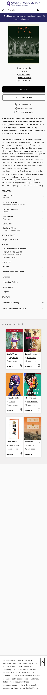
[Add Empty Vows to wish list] (20, 365)
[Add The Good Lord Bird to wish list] (20, 453)
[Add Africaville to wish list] (38, 453)
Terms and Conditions (12, 663)
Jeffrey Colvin (31, 445)
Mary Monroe (13, 358)
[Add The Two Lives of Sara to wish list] (38, 409)
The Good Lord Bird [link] (13, 442)
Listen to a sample (24, 98)
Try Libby (8, 16)
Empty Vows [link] (12, 354)
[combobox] (18, 10)
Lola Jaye (12, 402)
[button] (23, 89)
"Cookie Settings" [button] (31, 679)
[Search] (3, 10)
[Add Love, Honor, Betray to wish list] (38, 365)
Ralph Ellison (24, 75)
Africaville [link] (29, 442)
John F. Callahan (24, 78)
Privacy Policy (31, 663)
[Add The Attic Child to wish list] (20, 409)
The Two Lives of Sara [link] (31, 398)
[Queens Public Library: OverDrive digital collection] (23, 3)
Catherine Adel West (33, 402)
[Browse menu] (43, 10)
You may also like (11, 324)
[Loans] (38, 10)
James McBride (14, 445)
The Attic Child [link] (13, 398)
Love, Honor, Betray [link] (31, 354)
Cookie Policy (31, 688)
